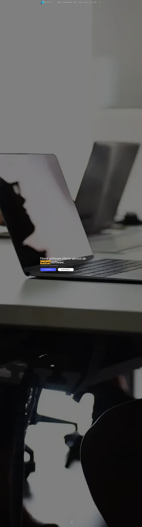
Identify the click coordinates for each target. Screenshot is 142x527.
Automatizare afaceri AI (67, 2)
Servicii (75, 2)
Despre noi (59, 2)
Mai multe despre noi (65, 269)
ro (99, 2)
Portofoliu (81, 2)
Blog (90, 2)
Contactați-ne (48, 269)
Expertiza (86, 2)
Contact (95, 2)
